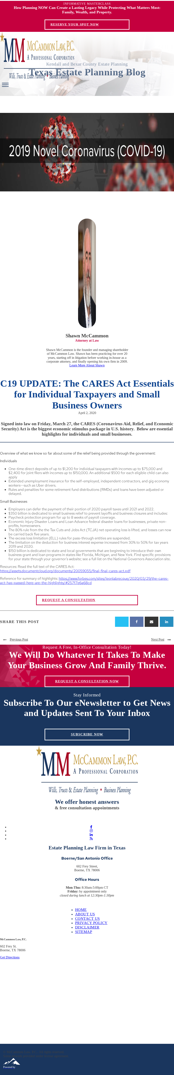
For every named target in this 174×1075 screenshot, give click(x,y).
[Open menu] (5, 84)
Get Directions (10, 957)
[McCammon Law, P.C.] (37, 79)
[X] (122, 622)
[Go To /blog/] (91, 839)
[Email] (151, 622)
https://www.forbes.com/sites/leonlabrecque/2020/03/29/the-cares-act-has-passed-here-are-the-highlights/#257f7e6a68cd (84, 580)
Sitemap (83, 932)
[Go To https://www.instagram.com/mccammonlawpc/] (91, 831)
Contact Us (87, 918)
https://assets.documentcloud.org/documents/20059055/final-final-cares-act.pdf (65, 570)
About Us (85, 914)
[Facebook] (136, 622)
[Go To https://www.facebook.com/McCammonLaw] (91, 827)
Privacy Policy (91, 923)
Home (81, 910)
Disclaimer (87, 927)
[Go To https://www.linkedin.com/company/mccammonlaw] (91, 835)
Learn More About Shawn (87, 365)
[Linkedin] (166, 622)
